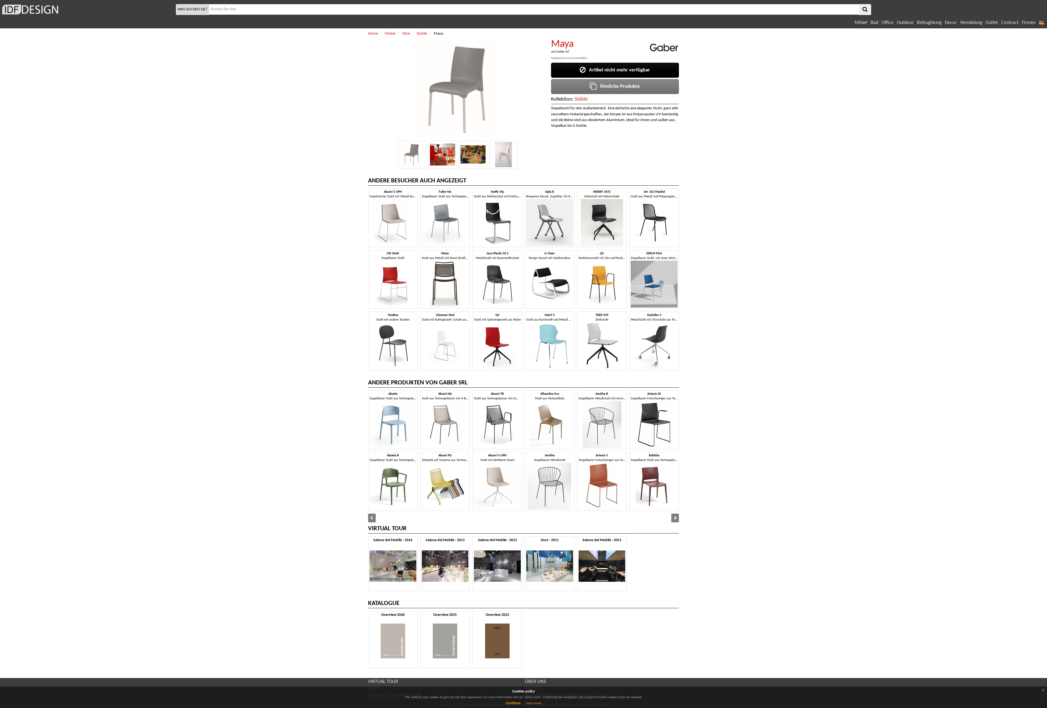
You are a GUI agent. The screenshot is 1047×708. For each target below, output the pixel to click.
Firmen (1029, 22)
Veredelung (971, 22)
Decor (951, 22)
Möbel (861, 22)
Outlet (991, 22)
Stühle (581, 99)
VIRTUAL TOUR (383, 681)
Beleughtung (929, 22)
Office (887, 22)
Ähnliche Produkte (618, 86)
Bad (874, 22)
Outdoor (905, 22)
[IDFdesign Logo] (87, 9)
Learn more (533, 703)
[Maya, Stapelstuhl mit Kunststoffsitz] (412, 154)
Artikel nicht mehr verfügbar (618, 70)
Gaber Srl (562, 51)
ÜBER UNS (535, 681)
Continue (513, 703)
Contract (1010, 22)
